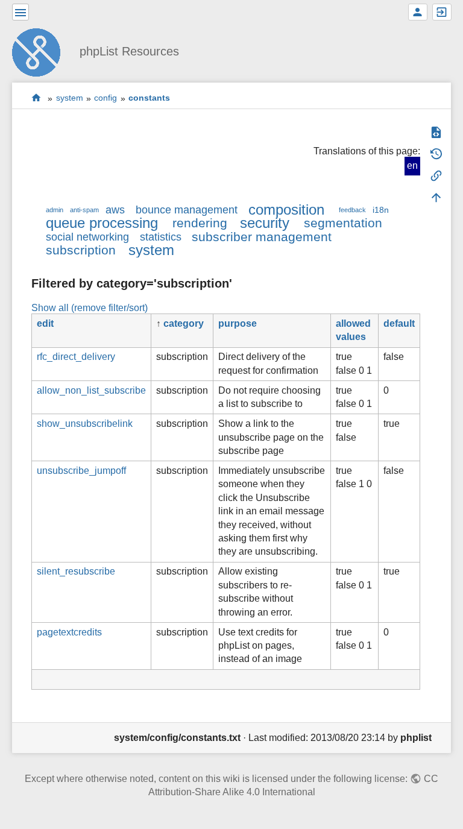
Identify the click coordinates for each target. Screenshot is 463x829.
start (36, 98)
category (183, 323)
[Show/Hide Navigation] (20, 12)
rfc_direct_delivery (76, 356)
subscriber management (262, 237)
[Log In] (442, 12)
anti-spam (84, 209)
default (399, 323)
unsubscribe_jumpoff (81, 470)
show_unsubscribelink (85, 423)
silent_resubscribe (76, 571)
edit (45, 323)
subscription (81, 250)
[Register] (417, 12)
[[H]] (41, 51)
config (105, 98)
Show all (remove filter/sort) (89, 308)
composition (286, 209)
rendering (199, 223)
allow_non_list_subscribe (91, 390)
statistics (160, 237)
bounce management (187, 210)
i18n (381, 210)
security (264, 223)
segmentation (343, 223)
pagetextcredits (69, 632)
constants (149, 98)
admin (54, 209)
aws (115, 210)
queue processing (102, 223)
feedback (352, 209)
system (69, 98)
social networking (87, 237)
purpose (237, 323)
